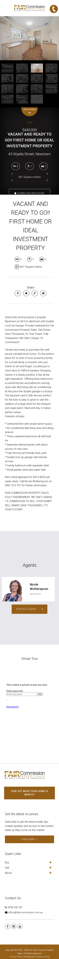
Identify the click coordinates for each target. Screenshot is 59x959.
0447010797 (35, 594)
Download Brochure (31, 193)
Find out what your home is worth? (29, 793)
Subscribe (28, 839)
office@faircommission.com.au (25, 912)
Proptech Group (42, 956)
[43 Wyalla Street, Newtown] (29, 38)
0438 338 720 (15, 907)
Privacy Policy (16, 956)
